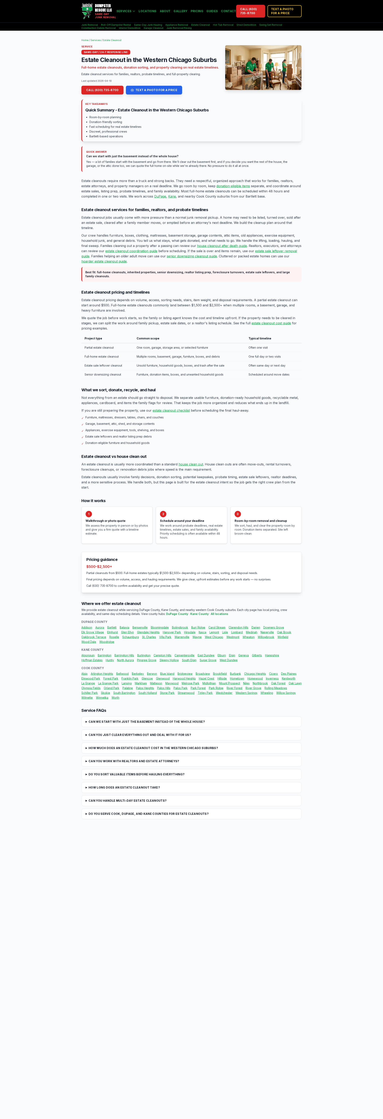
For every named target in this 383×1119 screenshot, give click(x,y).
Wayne (197, 637)
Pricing (197, 11)
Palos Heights (145, 688)
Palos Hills (163, 688)
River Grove (253, 688)
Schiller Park (89, 692)
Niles (246, 683)
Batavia (124, 627)
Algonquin (88, 655)
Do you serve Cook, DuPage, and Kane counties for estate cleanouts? (149, 813)
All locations (219, 614)
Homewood (255, 678)
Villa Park (165, 637)
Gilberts (257, 655)
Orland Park (111, 688)
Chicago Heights (255, 673)
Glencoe (147, 678)
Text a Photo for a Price (156, 90)
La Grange (88, 683)
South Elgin (189, 660)
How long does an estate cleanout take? (124, 787)
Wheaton (249, 637)
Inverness (272, 678)
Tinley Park (205, 692)
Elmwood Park (90, 678)
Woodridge (106, 641)
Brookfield (220, 673)
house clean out (191, 464)
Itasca (202, 632)
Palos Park (181, 688)
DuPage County (177, 614)
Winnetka (102, 697)
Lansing (127, 683)
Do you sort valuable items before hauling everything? (137, 774)
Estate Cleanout (200, 24)
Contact (228, 11)
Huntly (110, 660)
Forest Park (110, 678)
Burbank (235, 673)
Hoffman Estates (92, 660)
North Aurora (125, 660)
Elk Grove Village (92, 632)
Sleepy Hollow (169, 660)
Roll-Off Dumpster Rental (116, 24)
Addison (86, 627)
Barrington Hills (124, 655)
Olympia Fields (91, 688)
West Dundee (229, 660)
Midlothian (209, 683)
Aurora (99, 627)
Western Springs (246, 692)
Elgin (232, 655)
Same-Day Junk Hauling (148, 24)
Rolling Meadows (276, 688)
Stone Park (167, 692)
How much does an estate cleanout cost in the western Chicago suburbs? (153, 748)
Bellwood (122, 673)
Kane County (199, 614)
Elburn (222, 655)
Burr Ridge (198, 627)
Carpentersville (184, 655)
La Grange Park (108, 683)
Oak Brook (284, 632)
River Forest (234, 688)
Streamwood (186, 692)
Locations (147, 11)
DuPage (160, 196)
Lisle (225, 632)
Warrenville (182, 637)
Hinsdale (189, 632)
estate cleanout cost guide (271, 323)
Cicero (273, 673)
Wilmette (87, 697)
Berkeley (138, 673)
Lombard (237, 632)
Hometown (237, 678)
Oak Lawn (295, 683)
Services (124, 11)
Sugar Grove (208, 660)
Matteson (156, 683)
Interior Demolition (129, 28)
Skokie (105, 692)
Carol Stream (216, 627)
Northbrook (260, 683)
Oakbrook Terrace (93, 637)
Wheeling (267, 692)
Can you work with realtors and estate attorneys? (134, 761)
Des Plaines (288, 673)
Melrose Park (190, 683)
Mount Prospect (229, 683)
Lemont (214, 632)
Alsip (84, 673)
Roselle (114, 637)
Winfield (282, 637)
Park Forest (198, 688)
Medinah (251, 632)
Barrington (104, 655)
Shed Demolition (246, 24)
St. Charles (149, 637)
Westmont (232, 637)
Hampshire (272, 655)
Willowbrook (266, 637)
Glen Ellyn (127, 632)
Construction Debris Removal (98, 28)
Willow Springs (286, 692)
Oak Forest (278, 683)
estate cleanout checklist (171, 410)
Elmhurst (112, 632)
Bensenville (140, 627)
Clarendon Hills (238, 627)
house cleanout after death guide (222, 246)
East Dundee (206, 655)
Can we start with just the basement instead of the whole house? (147, 721)
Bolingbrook (180, 627)
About (165, 11)
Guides (212, 11)
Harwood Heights (184, 678)
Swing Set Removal (270, 24)
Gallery (180, 11)
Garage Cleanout (153, 28)
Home (85, 40)
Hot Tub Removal (223, 24)
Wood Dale (88, 641)
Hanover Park (172, 632)
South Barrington (124, 692)
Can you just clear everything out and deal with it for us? (140, 734)
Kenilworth (288, 678)
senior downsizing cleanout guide (192, 256)
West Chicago (214, 637)
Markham (141, 683)
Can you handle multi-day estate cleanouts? (128, 800)
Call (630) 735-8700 (102, 90)
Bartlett (111, 627)
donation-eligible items (233, 186)
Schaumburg (130, 637)
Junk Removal (89, 24)
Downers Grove (273, 627)
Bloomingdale (160, 627)
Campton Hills (162, 655)
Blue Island (167, 673)
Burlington (143, 655)
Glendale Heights (148, 632)
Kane (172, 196)
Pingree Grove (146, 660)
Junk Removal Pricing (179, 28)
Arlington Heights (102, 673)
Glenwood (163, 678)
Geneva (243, 655)
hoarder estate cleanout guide (104, 261)
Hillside (222, 678)
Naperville (267, 632)
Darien (256, 627)
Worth (115, 697)
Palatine (127, 688)
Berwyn (152, 673)
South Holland (147, 692)
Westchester (224, 692)
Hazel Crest (206, 678)
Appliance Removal (176, 24)
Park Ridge (216, 688)
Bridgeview (185, 673)
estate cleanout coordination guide (131, 251)
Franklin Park (129, 678)
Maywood (172, 683)
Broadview (203, 673)
